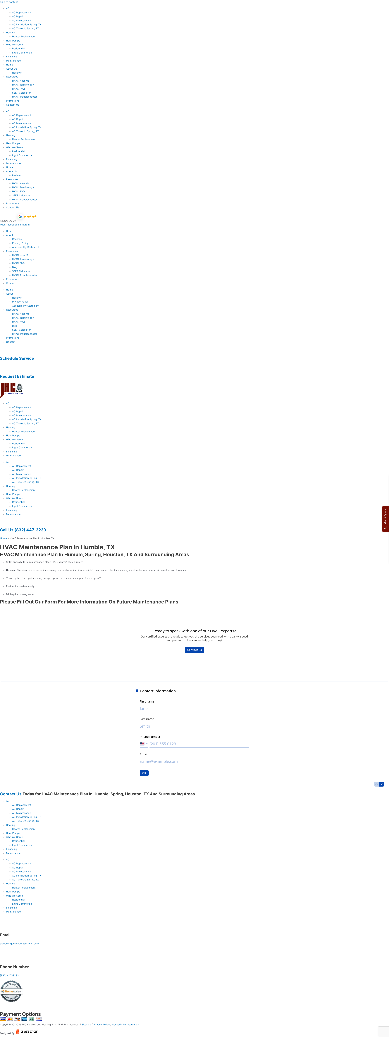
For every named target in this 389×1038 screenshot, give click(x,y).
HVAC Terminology (23, 84)
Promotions (12, 100)
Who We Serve (14, 44)
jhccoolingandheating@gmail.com (19, 943)
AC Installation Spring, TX (26, 24)
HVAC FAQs (18, 88)
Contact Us (12, 104)
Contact (10, 283)
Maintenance (13, 60)
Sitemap (86, 1024)
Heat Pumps (13, 40)
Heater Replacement (24, 36)
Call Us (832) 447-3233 (23, 530)
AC (7, 8)
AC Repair (18, 16)
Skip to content (9, 1)
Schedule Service (17, 358)
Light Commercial (22, 52)
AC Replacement (21, 12)
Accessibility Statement (25, 247)
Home (9, 64)
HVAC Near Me (20, 80)
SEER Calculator (21, 92)
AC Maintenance (21, 20)
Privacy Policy (20, 243)
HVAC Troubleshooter (24, 96)
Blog (14, 267)
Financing (11, 56)
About (9, 235)
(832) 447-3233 (9, 975)
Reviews (17, 72)
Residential (18, 48)
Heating (10, 32)
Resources (12, 76)
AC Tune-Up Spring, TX (25, 28)
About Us (11, 68)
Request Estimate (17, 376)
